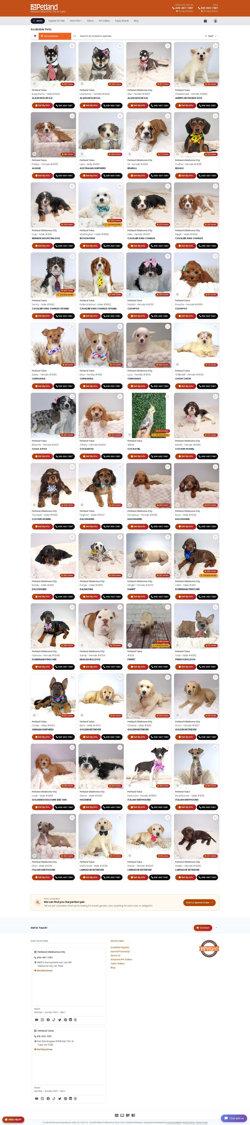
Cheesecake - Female (191, 94)
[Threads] (75, 1019)
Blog (136, 20)
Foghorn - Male (92, 515)
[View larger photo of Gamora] (72, 607)
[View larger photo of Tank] (215, 607)
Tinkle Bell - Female (189, 374)
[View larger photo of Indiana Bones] (120, 256)
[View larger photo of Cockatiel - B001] (167, 396)
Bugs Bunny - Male (46, 94)
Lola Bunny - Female (95, 94)
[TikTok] (54, 1019)
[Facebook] (48, 1019)
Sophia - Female (140, 304)
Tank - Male (185, 655)
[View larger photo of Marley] (215, 817)
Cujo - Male (42, 234)
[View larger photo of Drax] (72, 817)
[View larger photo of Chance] (167, 677)
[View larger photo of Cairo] (215, 537)
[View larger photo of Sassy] (72, 326)
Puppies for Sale (57, 20)
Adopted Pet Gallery (121, 959)
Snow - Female (187, 725)
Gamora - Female (46, 655)
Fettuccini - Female (141, 795)
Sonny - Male (43, 304)
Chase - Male (43, 725)
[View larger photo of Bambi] (215, 396)
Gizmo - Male (91, 795)
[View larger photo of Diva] (120, 326)
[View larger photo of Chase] (72, 677)
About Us (115, 955)
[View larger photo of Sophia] (167, 256)
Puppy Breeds (122, 20)
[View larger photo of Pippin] (215, 186)
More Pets (75, 20)
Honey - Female (140, 865)
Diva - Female (91, 374)
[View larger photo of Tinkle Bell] (215, 326)
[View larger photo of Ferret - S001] (167, 607)
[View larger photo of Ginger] (167, 537)
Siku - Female (138, 94)
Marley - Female (188, 865)
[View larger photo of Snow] (215, 677)
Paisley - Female (45, 164)
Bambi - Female (188, 444)
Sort (210, 36)
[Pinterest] (65, 1019)
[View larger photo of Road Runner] (215, 747)
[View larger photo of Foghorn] (120, 466)
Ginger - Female (140, 585)
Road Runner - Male (189, 795)
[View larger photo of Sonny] (72, 256)
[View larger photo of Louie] (72, 747)
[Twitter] (59, 1019)
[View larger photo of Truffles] (215, 116)
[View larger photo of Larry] (120, 116)
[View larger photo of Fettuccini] (167, 747)
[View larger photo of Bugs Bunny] (72, 45)
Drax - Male (42, 865)
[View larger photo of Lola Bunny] (120, 45)
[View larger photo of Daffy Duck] (120, 817)
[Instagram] (42, 1019)
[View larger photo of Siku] (167, 45)
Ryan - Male (185, 515)
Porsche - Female (189, 304)
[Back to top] (216, 928)
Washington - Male (94, 234)
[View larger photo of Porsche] (215, 256)
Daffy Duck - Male (93, 865)
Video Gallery (118, 963)
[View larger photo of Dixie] (167, 186)
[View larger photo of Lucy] (167, 326)
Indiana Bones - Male (95, 304)
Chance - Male (139, 725)
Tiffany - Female (93, 444)
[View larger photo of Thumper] (72, 466)
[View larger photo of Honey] (167, 817)
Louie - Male (42, 795)
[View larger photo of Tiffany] (120, 396)
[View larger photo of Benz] (120, 677)
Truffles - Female (188, 164)
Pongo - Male (91, 585)
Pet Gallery (104, 20)
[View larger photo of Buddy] (72, 537)
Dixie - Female (138, 234)
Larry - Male (90, 164)
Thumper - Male (45, 515)
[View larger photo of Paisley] (72, 116)
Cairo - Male (185, 585)
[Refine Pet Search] (35, 36)
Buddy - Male (43, 585)
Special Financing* (120, 951)
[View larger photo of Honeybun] (167, 466)
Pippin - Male (186, 234)
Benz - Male (90, 725)
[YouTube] (36, 1019)
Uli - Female (137, 164)
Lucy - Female (139, 374)
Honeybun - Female (142, 515)
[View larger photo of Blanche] (72, 396)
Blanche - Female (45, 444)
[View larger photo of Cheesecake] (215, 45)
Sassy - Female (44, 374)
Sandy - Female (92, 655)
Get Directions (44, 970)
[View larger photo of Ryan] (215, 466)
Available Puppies (120, 947)
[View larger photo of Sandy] (120, 607)
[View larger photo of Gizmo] (120, 747)
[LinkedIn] (70, 1019)
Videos (90, 20)
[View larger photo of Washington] (120, 186)
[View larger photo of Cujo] (72, 186)
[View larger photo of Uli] (167, 116)
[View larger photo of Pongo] (120, 537)
